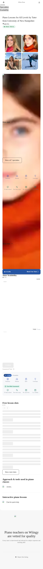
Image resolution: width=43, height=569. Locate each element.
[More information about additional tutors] (14, 369)
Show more (6, 122)
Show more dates (10, 472)
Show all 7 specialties (12, 160)
